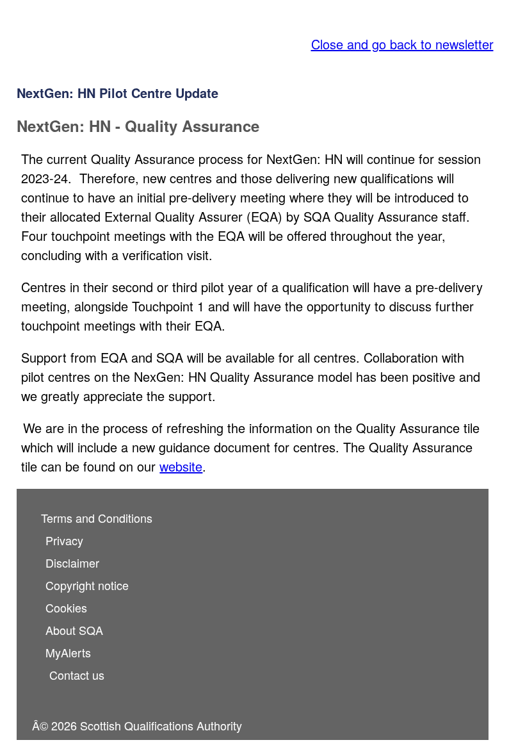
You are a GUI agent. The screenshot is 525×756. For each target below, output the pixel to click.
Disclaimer (72, 562)
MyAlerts (68, 652)
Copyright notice (87, 585)
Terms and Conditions (96, 517)
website (180, 466)
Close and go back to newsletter (402, 44)
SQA (29, 31)
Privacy (64, 540)
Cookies (66, 607)
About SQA (74, 629)
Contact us (76, 674)
